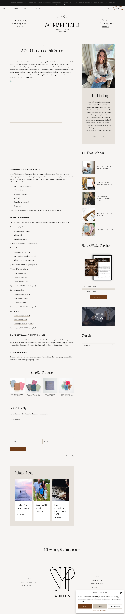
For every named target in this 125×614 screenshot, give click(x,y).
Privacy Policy (103, 610)
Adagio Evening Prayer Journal (24, 260)
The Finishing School (21, 277)
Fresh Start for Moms (21, 298)
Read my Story (99, 136)
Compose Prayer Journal (22, 294)
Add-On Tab (18, 235)
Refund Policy (96, 584)
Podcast (27, 8)
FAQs (97, 576)
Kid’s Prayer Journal (20, 323)
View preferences (115, 606)
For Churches (28, 585)
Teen (31, 323)
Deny (100, 606)
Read (16, 8)
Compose (64, 342)
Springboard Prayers (20, 239)
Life (42, 46)
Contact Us (97, 580)
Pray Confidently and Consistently (25, 256)
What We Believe (28, 582)
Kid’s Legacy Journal (20, 302)
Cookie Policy (96, 610)
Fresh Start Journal (20, 273)
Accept (85, 606)
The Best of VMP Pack (21, 281)
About (6, 8)
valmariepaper (71, 549)
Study (38, 8)
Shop (118, 8)
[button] (121, 592)
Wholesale (97, 587)
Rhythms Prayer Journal (22, 252)
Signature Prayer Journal (22, 231)
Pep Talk (105, 27)
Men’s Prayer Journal (20, 320)
